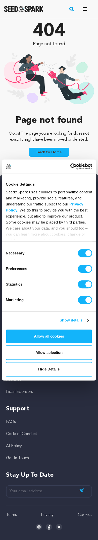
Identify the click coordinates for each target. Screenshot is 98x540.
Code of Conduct (21, 434)
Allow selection (49, 352)
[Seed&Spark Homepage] (23, 9)
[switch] (85, 269)
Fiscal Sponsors (19, 392)
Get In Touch (17, 458)
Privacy (47, 515)
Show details (71, 320)
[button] (72, 9)
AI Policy (14, 446)
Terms (11, 515)
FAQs (11, 422)
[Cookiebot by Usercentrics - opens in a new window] (70, 166)
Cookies (85, 515)
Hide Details (49, 369)
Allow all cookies (49, 336)
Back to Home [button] (49, 152)
